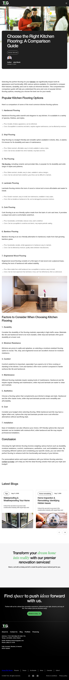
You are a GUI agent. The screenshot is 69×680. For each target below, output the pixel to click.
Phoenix (16, 670)
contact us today (8, 462)
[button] (65, 3)
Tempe (24, 670)
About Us (5, 632)
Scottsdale (33, 670)
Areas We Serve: (7, 670)
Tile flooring (6, 164)
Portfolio (27, 632)
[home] (6, 3)
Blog (21, 632)
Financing (35, 632)
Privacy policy (63, 675)
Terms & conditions (51, 675)
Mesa (41, 670)
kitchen (32, 82)
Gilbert (58, 670)
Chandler (49, 670)
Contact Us (13, 632)
